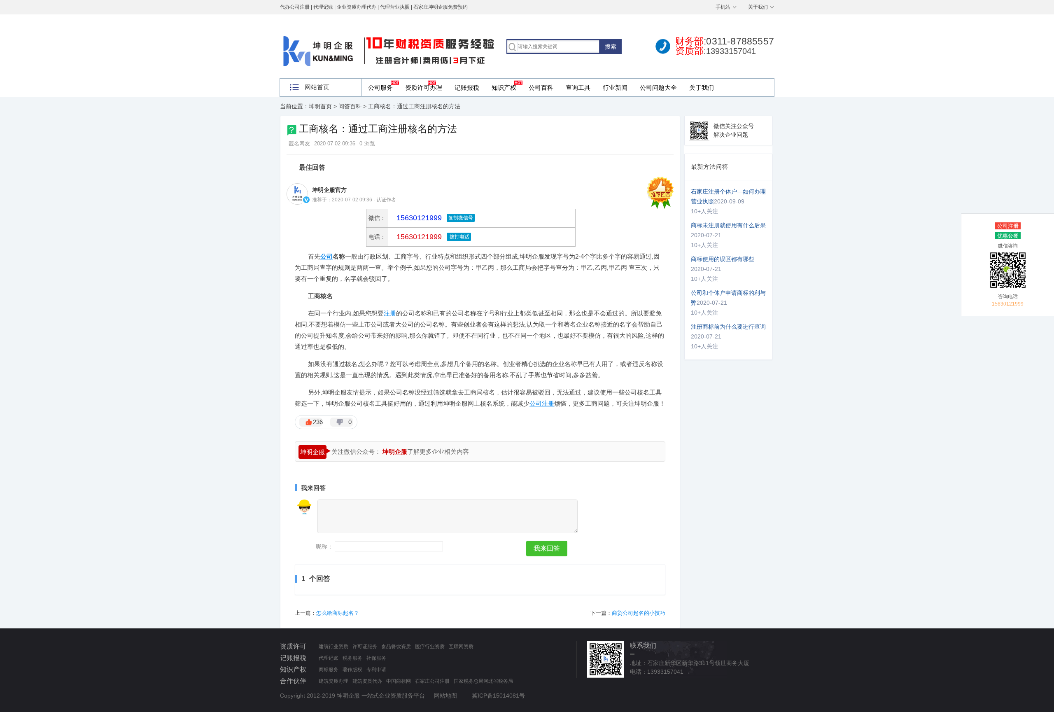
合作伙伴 (293, 680)
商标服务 (328, 669)
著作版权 (352, 669)
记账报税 (467, 87)
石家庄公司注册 (432, 681)
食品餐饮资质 (396, 646)
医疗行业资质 (430, 646)
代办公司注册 (295, 7)
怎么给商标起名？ (337, 613)
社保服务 (376, 658)
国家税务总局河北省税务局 (483, 681)
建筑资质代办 (367, 681)
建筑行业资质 (333, 646)
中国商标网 (398, 681)
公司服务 (380, 87)
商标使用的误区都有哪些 (722, 259)
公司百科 (541, 87)
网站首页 (317, 87)
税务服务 (352, 658)
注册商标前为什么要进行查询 (728, 326)
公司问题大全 (658, 87)
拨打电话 (458, 237)
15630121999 (418, 237)
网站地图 (445, 695)
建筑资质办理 (333, 681)
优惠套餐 (1008, 236)
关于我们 (758, 7)
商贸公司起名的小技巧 (638, 613)
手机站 (723, 7)
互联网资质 (461, 646)
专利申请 (376, 669)
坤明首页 (320, 106)
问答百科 (349, 106)
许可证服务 (364, 646)
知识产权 (504, 87)
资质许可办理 (423, 87)
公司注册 (1008, 226)
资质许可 (293, 646)
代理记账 (328, 658)
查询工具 (578, 87)
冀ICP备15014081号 (498, 695)
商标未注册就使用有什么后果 (728, 225)
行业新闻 (615, 87)
